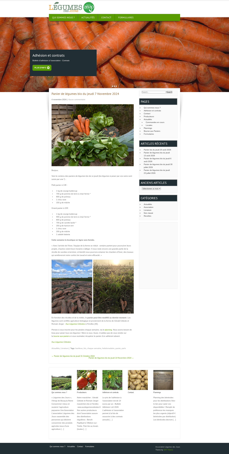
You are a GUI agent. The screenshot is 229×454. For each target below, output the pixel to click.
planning (108, 330)
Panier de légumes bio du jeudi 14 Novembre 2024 (111, 358)
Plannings (148, 128)
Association (148, 207)
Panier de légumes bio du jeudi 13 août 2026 (157, 154)
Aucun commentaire (76, 99)
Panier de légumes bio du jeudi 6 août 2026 (157, 159)
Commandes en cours (155, 122)
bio (85, 348)
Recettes (147, 216)
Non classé (148, 213)
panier (118, 348)
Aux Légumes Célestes (75, 324)
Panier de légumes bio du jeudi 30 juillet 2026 (158, 165)
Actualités (87, 17)
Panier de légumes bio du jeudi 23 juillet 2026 (157, 171)
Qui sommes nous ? (63, 17)
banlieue (79, 348)
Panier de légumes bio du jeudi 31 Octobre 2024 (73, 356)
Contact (106, 17)
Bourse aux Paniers (152, 131)
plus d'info (40, 68)
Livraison (64, 348)
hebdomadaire (108, 348)
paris (124, 348)
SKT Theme (168, 450)
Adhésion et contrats (152, 111)
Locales (149, 125)
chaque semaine (94, 348)
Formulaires (125, 17)
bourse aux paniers (62, 336)
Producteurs (149, 116)
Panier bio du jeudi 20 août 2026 (157, 150)
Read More (55, 435)
